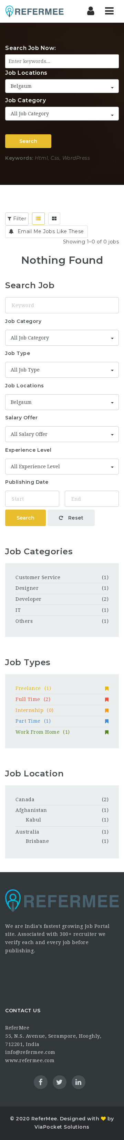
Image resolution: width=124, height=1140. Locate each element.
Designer (27, 588)
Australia (28, 832)
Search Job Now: (30, 48)
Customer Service (38, 577)
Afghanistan (31, 810)
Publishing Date (27, 482)
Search (28, 141)
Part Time (33, 721)
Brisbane (37, 841)
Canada (25, 799)
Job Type (17, 353)
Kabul (33, 820)
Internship (35, 710)
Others (24, 621)
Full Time (33, 699)
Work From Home (43, 732)
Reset (74, 518)
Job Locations (26, 73)
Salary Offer (21, 418)
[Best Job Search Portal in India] (34, 11)
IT (18, 610)
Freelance (33, 688)
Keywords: (19, 158)
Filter (19, 219)
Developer (29, 599)
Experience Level (28, 450)
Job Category (25, 100)
